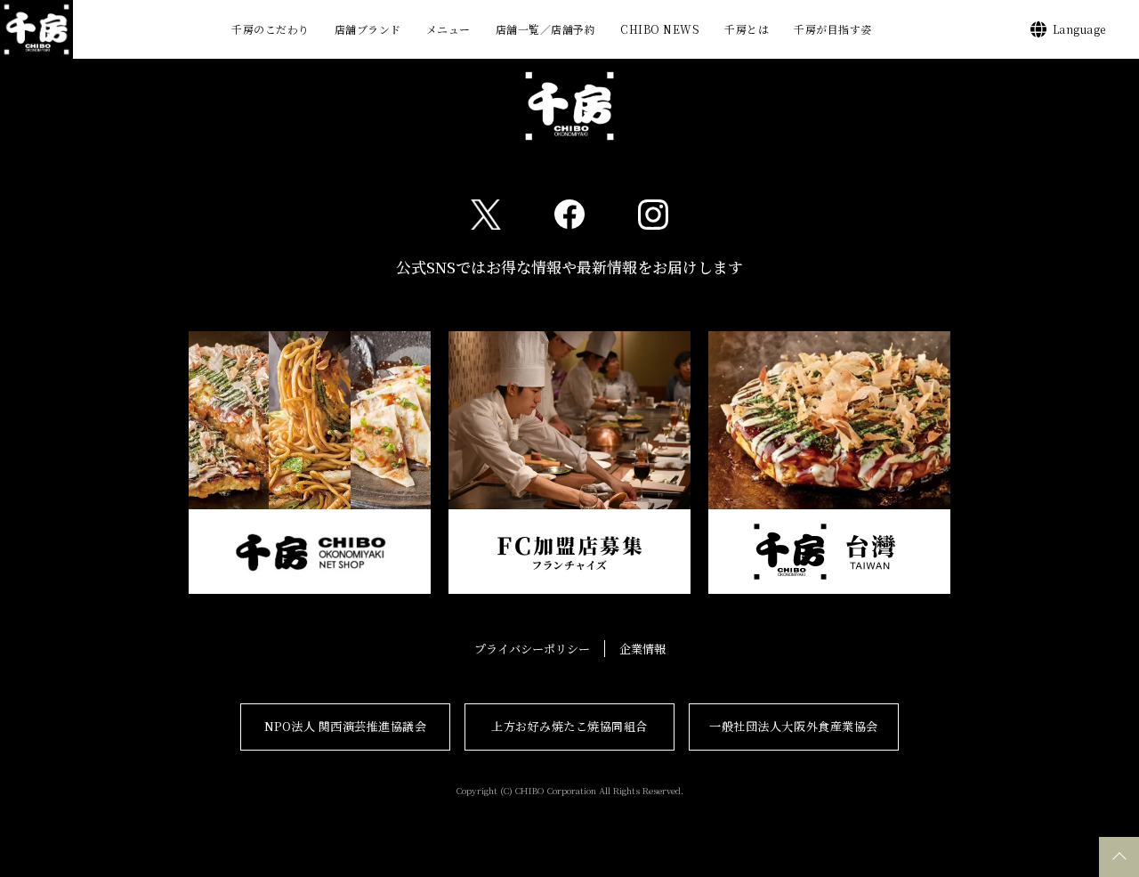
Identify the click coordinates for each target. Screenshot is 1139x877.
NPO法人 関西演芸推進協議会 (345, 726)
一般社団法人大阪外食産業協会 (793, 726)
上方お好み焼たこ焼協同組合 (569, 726)
